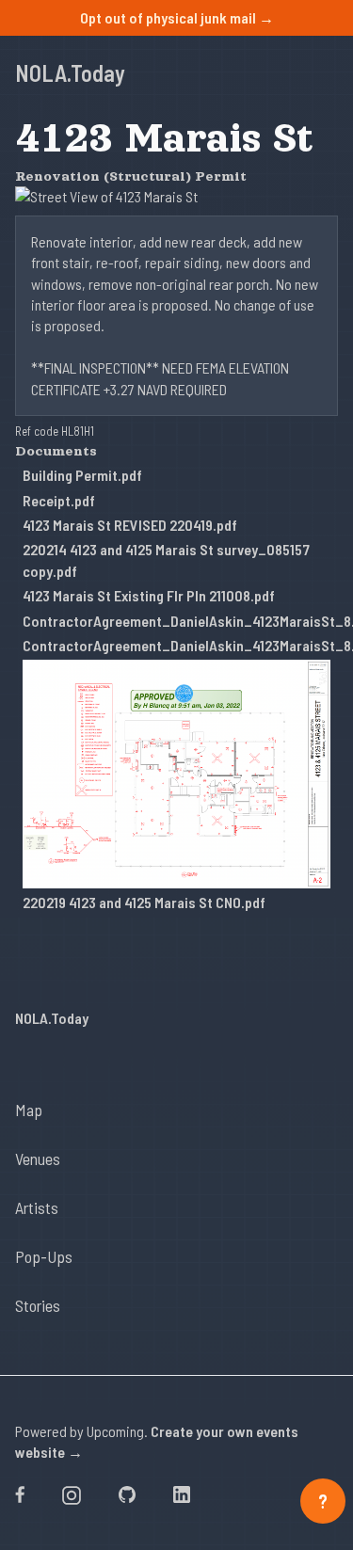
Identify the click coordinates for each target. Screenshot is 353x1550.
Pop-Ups (43, 1256)
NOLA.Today (70, 73)
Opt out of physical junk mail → (177, 17)
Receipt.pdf (59, 500)
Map (28, 1109)
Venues (37, 1158)
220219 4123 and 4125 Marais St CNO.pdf (144, 902)
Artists (36, 1207)
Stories (37, 1305)
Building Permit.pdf (82, 475)
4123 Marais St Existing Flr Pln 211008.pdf (149, 595)
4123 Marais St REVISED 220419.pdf (130, 525)
